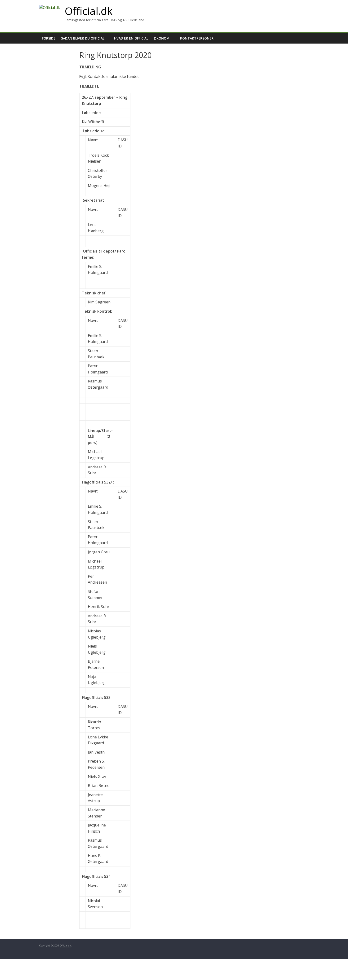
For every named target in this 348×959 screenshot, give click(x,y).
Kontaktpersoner (197, 38)
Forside (48, 38)
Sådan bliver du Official (82, 38)
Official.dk (89, 11)
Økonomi (162, 38)
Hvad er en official (131, 38)
